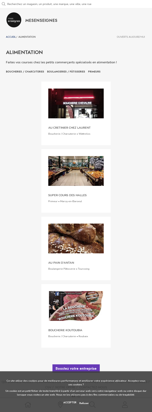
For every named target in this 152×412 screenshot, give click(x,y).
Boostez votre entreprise (76, 368)
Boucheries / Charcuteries (25, 71)
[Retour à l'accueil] (14, 20)
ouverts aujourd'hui (131, 37)
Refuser (84, 403)
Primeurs (94, 71)
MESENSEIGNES (41, 20)
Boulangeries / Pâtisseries (66, 71)
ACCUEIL (11, 37)
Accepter (69, 402)
